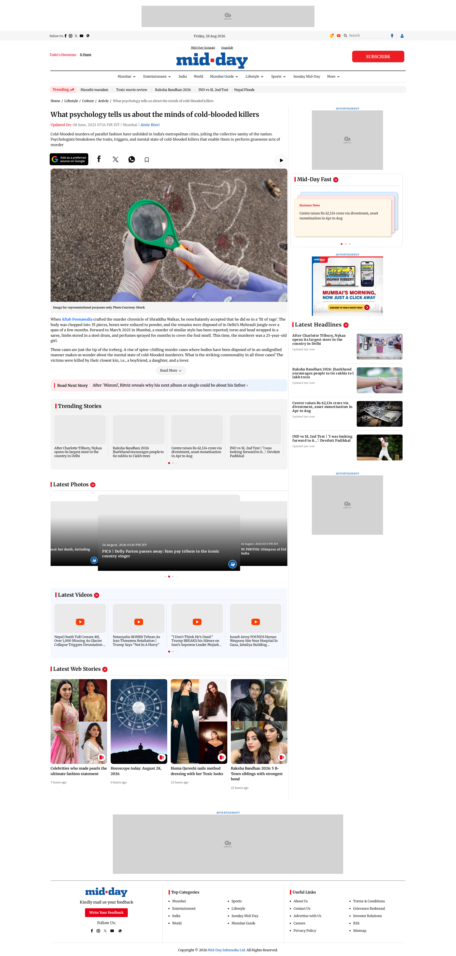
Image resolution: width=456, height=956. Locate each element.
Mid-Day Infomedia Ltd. (227, 950)
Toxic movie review (131, 90)
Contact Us (302, 908)
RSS (356, 923)
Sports (276, 76)
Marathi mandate (94, 90)
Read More (168, 370)
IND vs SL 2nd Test (213, 90)
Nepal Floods (244, 90)
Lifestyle (252, 76)
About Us (301, 901)
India (183, 76)
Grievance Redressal (369, 908)
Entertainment (154, 76)
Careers (299, 923)
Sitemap (359, 930)
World (198, 76)
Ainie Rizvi (150, 125)
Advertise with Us (307, 916)
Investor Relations (367, 916)
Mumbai (124, 76)
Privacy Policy (305, 930)
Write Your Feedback (106, 912)
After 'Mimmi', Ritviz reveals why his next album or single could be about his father (170, 385)
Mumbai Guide (222, 76)
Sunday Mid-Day (306, 76)
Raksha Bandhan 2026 (173, 90)
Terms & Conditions (369, 901)
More (331, 76)
